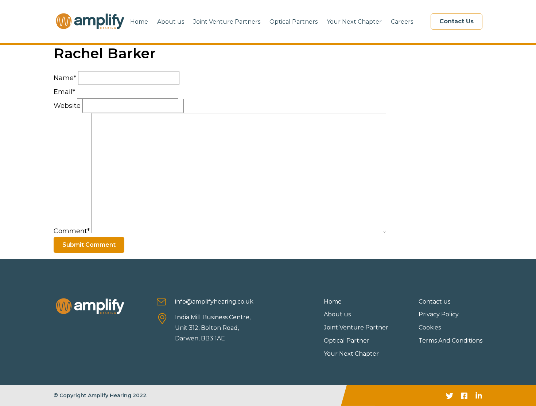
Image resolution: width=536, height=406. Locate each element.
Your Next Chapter (354, 21)
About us (170, 21)
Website (67, 106)
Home (139, 21)
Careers (402, 21)
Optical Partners (293, 21)
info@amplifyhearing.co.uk (214, 301)
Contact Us (456, 21)
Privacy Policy (439, 314)
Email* (64, 92)
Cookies (430, 327)
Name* (65, 78)
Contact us (434, 301)
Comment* (72, 231)
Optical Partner (346, 340)
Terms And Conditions (450, 340)
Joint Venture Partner (356, 327)
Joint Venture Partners (226, 21)
